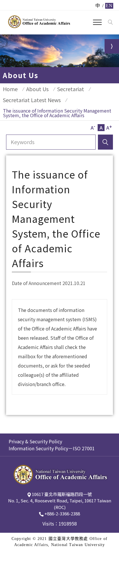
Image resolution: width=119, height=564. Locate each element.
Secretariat (70, 89)
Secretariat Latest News (32, 100)
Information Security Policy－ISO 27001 (52, 448)
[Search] (110, 22)
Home (10, 89)
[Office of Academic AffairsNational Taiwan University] (38, 21)
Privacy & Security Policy (35, 441)
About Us (37, 89)
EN (109, 5)
